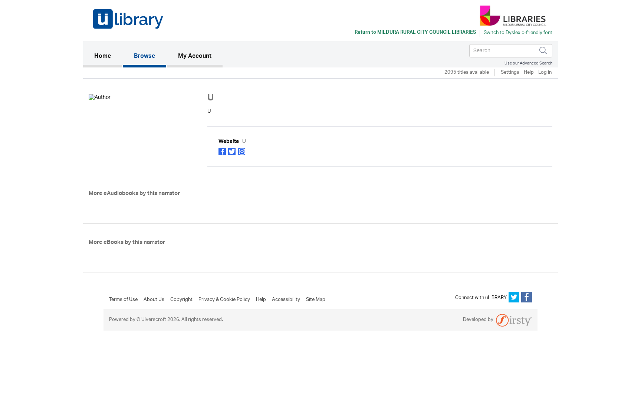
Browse (144, 57)
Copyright (181, 300)
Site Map (315, 300)
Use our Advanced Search (528, 63)
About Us (154, 300)
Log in (545, 72)
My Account (194, 57)
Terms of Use (123, 300)
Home (108, 56)
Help (529, 72)
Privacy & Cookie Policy (224, 300)
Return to (415, 33)
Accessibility (286, 300)
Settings (510, 72)
